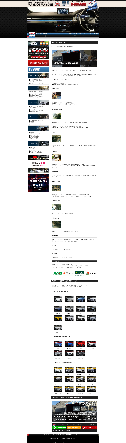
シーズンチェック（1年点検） (36, 120)
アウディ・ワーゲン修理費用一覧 (37, 93)
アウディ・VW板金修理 (61, 35)
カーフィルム (33, 147)
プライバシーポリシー (35, 135)
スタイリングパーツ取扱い (36, 152)
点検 (30, 116)
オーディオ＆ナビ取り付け (36, 151)
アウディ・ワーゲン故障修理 (36, 94)
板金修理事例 (33, 107)
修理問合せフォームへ (73, 84)
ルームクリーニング (34, 148)
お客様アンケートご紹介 (35, 133)
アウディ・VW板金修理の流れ (36, 110)
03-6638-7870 (72, 83)
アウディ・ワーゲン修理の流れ (37, 96)
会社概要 (32, 132)
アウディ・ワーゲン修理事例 (36, 124)
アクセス (93, 35)
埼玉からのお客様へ (34, 138)
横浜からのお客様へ (34, 137)
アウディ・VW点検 (72, 35)
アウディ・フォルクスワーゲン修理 (37, 87)
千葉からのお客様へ (34, 136)
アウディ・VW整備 (55, 46)
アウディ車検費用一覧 (35, 79)
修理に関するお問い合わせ (36, 98)
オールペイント (33, 109)
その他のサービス (33, 143)
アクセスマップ (72, 438)
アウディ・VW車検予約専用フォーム (38, 83)
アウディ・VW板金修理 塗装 (35, 102)
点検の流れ (32, 122)
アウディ (40, 35)
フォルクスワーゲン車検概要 (36, 80)
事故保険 (82, 35)
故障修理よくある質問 (35, 95)
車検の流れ (32, 81)
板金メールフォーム (34, 111)
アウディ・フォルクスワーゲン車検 (37, 75)
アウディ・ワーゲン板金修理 (36, 106)
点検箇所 (32, 121)
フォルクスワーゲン (51, 35)
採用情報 (56, 438)
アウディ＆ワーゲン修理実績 (36, 91)
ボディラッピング (34, 150)
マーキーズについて (33, 128)
